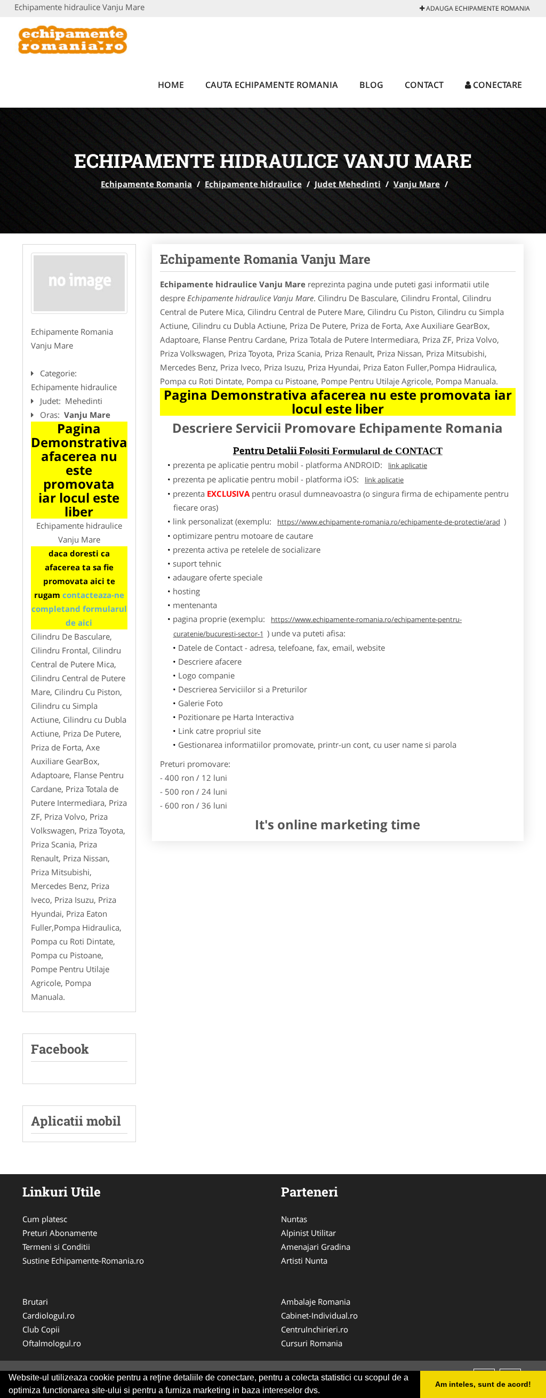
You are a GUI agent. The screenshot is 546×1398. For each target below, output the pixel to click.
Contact (424, 85)
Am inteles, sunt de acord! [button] (483, 1384)
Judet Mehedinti (348, 184)
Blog (371, 85)
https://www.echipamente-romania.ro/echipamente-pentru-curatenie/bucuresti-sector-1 (317, 627)
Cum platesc (44, 1219)
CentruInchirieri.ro (314, 1329)
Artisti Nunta (304, 1260)
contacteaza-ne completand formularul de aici (79, 608)
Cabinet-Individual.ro (319, 1315)
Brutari (35, 1301)
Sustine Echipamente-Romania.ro (83, 1260)
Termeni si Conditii (56, 1246)
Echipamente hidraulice (253, 184)
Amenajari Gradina (315, 1246)
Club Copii (41, 1329)
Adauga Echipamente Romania (477, 8)
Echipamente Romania (146, 184)
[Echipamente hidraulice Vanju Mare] (79, 283)
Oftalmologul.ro (51, 1343)
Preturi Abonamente (59, 1232)
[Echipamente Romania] (84, 38)
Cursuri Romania (311, 1343)
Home (171, 85)
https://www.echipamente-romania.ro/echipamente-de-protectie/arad (388, 522)
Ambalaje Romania (315, 1301)
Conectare (496, 85)
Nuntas (294, 1219)
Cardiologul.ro (48, 1315)
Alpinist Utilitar (308, 1232)
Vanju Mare (417, 184)
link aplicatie (407, 465)
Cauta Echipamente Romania (271, 85)
